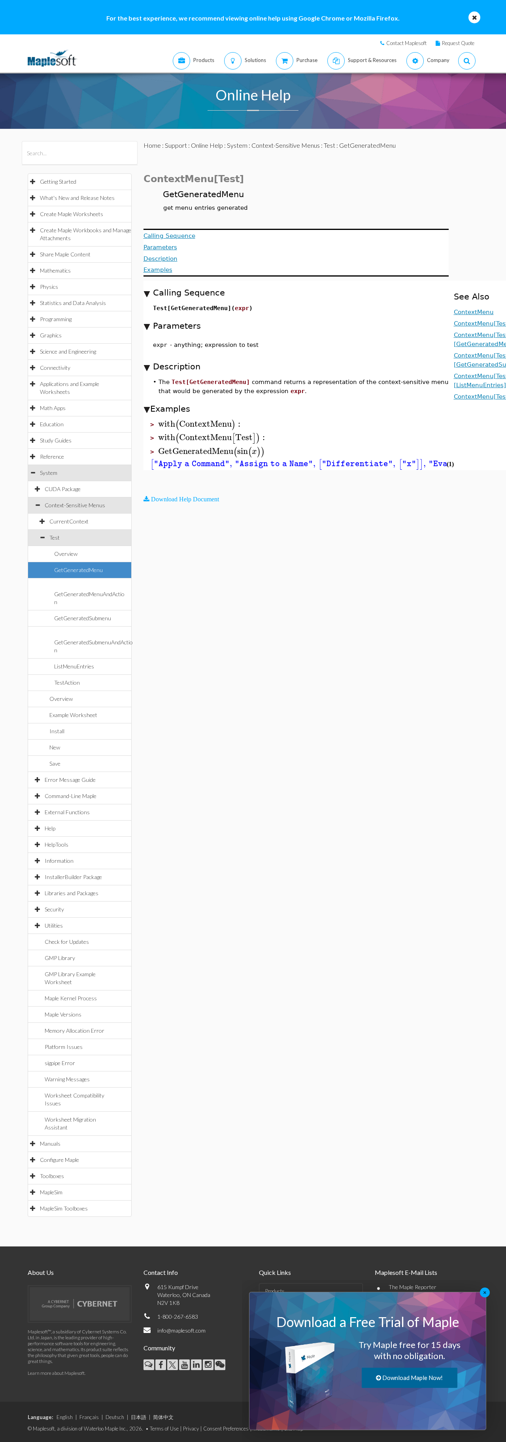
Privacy (191, 1428)
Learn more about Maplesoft (56, 1373)
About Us (41, 1272)
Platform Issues (64, 1046)
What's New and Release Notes (77, 197)
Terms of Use (164, 1428)
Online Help (207, 145)
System (48, 472)
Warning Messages (67, 1079)
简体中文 (163, 1417)
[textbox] (200, 424)
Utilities (54, 925)
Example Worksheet (73, 715)
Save (54, 763)
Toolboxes (52, 1176)
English (65, 1417)
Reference (52, 456)
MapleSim (51, 1192)
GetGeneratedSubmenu (82, 618)
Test (54, 537)
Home (152, 145)
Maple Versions (63, 1014)
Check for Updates (67, 941)
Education (52, 424)
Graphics (51, 335)
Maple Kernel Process (71, 998)
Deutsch (115, 1417)
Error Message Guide (70, 779)
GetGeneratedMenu (78, 570)
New (54, 747)
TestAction (67, 682)
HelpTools (56, 844)
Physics (49, 286)
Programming (56, 319)
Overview (65, 553)
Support (176, 145)
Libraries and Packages (71, 893)
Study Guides (56, 440)
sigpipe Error (60, 1063)
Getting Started (58, 181)
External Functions (67, 812)
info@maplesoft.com (181, 1330)
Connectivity (55, 367)
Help (50, 828)
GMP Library (60, 957)
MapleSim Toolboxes (64, 1208)
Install (56, 731)
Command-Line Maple (70, 796)
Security (54, 909)
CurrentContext (69, 521)
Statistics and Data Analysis (73, 302)
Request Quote (458, 43)
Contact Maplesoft (406, 43)
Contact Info (160, 1272)
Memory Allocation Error (74, 1030)
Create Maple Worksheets (71, 214)
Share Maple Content (65, 254)
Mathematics (55, 270)
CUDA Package (63, 489)
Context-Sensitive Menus (75, 505)
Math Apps (53, 408)
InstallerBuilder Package (73, 876)
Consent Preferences (226, 1428)
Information (59, 860)
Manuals (50, 1143)
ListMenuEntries (74, 666)
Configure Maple (59, 1159)
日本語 (138, 1417)
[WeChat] (220, 1364)
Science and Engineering (68, 351)
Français (89, 1417)
